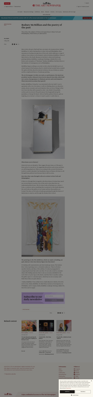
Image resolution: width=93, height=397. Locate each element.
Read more (68, 388)
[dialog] (76, 388)
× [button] (91, 380)
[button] (75, 395)
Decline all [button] (83, 391)
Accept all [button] (67, 391)
